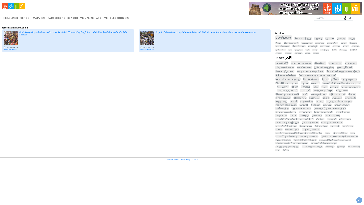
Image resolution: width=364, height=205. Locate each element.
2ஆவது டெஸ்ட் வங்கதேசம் (339, 101)
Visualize (87, 18)
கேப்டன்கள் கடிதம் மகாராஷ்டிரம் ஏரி (317, 75)
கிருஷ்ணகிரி (298, 53)
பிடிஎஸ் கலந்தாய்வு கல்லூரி (312, 146)
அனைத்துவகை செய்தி (287, 94)
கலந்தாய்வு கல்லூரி (323, 90)
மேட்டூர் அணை (311, 79)
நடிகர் (324, 86)
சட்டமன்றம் (282, 86)
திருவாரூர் (336, 46)
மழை (315, 86)
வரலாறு (315, 82)
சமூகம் (304, 82)
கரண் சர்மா (335, 63)
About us (195, 160)
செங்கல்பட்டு (307, 43)
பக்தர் (352, 133)
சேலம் (278, 43)
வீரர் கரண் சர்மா (285, 67)
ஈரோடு (315, 50)
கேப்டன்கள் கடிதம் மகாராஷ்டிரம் (343, 71)
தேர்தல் (352, 94)
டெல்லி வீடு (282, 63)
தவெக (335, 79)
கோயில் (293, 101)
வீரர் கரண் (351, 63)
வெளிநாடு (304, 115)
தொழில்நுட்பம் (349, 79)
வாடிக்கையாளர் (354, 146)
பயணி (327, 133)
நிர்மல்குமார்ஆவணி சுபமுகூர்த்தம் (330, 108)
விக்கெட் (320, 119)
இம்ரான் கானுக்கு (324, 67)
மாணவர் (305, 86)
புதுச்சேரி (329, 38)
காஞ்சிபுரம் (319, 43)
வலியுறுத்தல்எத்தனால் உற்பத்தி (287, 146)
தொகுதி (304, 104)
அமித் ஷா (315, 104)
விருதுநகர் (288, 53)
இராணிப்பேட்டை (298, 46)
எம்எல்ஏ (319, 101)
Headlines (10, 18)
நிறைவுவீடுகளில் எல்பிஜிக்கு (305, 140)
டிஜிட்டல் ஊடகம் (337, 94)
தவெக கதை (345, 119)
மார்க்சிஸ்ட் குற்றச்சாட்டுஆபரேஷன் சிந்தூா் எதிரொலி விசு (299, 133)
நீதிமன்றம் (341, 146)
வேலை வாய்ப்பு (306, 126)
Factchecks (56, 18)
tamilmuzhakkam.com (10, 49)
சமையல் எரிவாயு (332, 115)
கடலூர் (344, 43)
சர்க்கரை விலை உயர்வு (286, 104)
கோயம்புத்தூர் (303, 38)
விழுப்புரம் (353, 43)
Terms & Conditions (173, 160)
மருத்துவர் (331, 119)
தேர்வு (325, 79)
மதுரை (318, 38)
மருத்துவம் (334, 126)
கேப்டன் (286, 150)
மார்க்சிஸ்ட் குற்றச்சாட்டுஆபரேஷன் (324, 143)
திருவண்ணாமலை (282, 46)
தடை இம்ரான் (344, 67)
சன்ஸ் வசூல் (304, 67)
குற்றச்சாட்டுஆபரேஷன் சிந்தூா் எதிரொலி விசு (339, 136)
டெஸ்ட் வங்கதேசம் (351, 86)
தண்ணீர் (327, 104)
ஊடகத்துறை (347, 126)
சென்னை (283, 37)
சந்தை (326, 97)
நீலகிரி (334, 50)
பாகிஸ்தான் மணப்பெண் (332, 122)
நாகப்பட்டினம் (325, 46)
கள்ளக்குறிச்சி (332, 43)
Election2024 (120, 18)
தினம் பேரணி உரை (310, 122)
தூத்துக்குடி (299, 50)
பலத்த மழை (281, 101)
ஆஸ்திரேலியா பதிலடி (287, 82)
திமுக (295, 86)
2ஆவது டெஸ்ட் (318, 94)
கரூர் (290, 50)
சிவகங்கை (355, 46)
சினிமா (293, 115)
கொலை (279, 129)
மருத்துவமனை (283, 97)
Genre (24, 18)
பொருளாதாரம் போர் (287, 90)
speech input (345, 18)
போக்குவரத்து (282, 108)
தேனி (307, 50)
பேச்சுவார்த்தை (321, 126)
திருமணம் (337, 97)
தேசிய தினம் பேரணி (323, 112)
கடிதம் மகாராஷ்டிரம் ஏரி (310, 71)
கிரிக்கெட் (320, 63)
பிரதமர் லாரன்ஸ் (342, 104)
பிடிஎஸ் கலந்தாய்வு (283, 140)
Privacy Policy (185, 160)
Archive (102, 18)
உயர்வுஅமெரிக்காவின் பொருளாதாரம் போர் (294, 119)
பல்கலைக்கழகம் (292, 129)
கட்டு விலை (342, 90)
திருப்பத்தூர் (343, 50)
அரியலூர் (316, 53)
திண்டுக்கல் (353, 50)
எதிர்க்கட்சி (350, 97)
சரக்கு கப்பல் (281, 115)
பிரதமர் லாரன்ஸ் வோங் (286, 112)
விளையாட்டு (300, 97)
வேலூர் (352, 38)
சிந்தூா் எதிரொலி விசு (311, 129)
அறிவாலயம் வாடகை (301, 108)
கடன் (278, 150)
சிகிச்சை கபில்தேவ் (286, 75)
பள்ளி (305, 94)
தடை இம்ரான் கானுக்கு (288, 79)
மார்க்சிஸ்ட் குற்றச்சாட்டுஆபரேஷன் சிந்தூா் (292, 143)
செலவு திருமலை (285, 71)
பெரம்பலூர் (279, 53)
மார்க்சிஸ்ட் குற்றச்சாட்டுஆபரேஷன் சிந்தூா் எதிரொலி (297, 136)
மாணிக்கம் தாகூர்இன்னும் (287, 122)
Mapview (39, 18)
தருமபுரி (307, 53)
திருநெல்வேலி (280, 50)
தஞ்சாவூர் (341, 38)
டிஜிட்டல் (334, 86)
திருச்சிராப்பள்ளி (291, 43)
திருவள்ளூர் (312, 46)
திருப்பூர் (346, 46)
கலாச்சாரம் (330, 146)
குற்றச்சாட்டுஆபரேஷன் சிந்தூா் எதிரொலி (335, 140)
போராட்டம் (314, 97)
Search (72, 18)
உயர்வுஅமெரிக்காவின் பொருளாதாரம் (342, 82)
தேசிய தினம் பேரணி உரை (286, 126)
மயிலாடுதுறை (324, 50)
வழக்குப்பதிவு (305, 112)
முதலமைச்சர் (306, 101)
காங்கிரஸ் (305, 90)
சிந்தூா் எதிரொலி (340, 133)
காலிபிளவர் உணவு (301, 63)
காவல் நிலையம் (343, 112)
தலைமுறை (317, 115)
